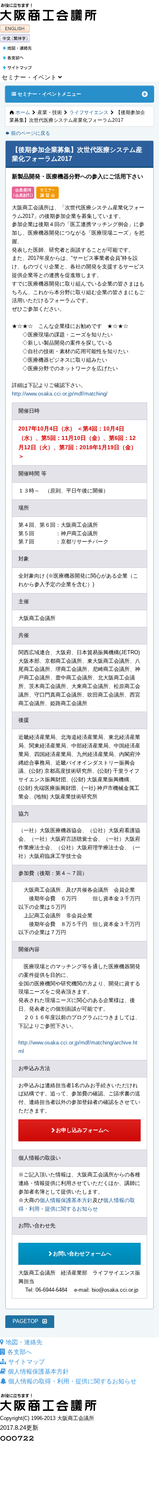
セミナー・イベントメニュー (46, 94)
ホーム (22, 112)
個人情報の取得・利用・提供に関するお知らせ (72, 1381)
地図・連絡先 (24, 1342)
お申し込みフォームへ (80, 1130)
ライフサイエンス (88, 112)
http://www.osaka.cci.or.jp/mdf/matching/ (60, 394)
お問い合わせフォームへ (79, 1253)
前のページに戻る (27, 133)
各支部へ (19, 1351)
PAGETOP (25, 1321)
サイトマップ (26, 1361)
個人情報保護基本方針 (66, 1200)
